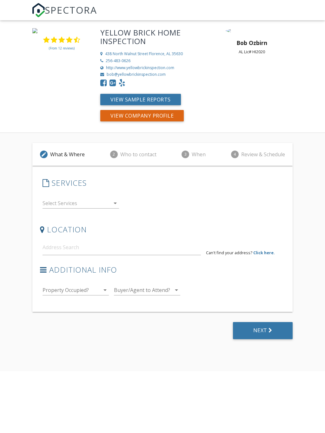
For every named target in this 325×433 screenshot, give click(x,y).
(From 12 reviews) (62, 48)
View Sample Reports (140, 99)
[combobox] (81, 204)
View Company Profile (142, 115)
